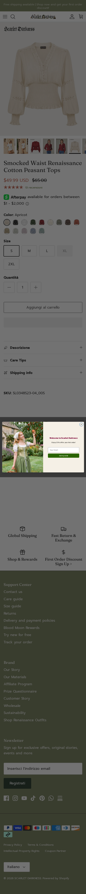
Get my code (63, 455)
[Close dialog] (81, 424)
